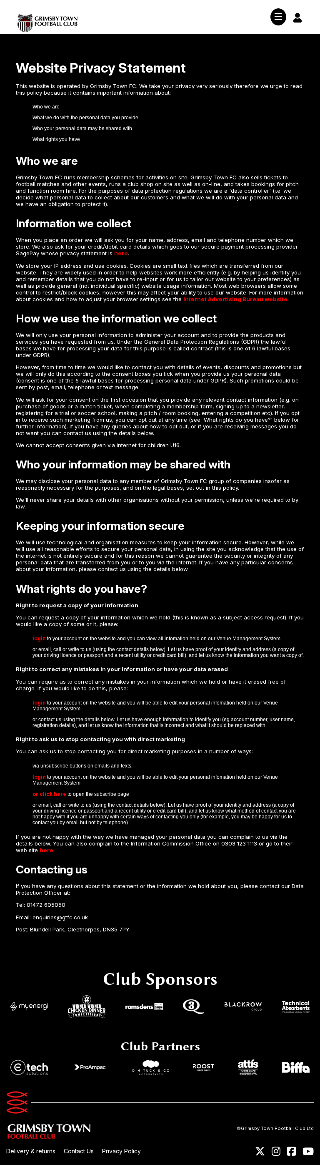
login (39, 638)
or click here (49, 794)
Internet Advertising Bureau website (235, 299)
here (121, 253)
